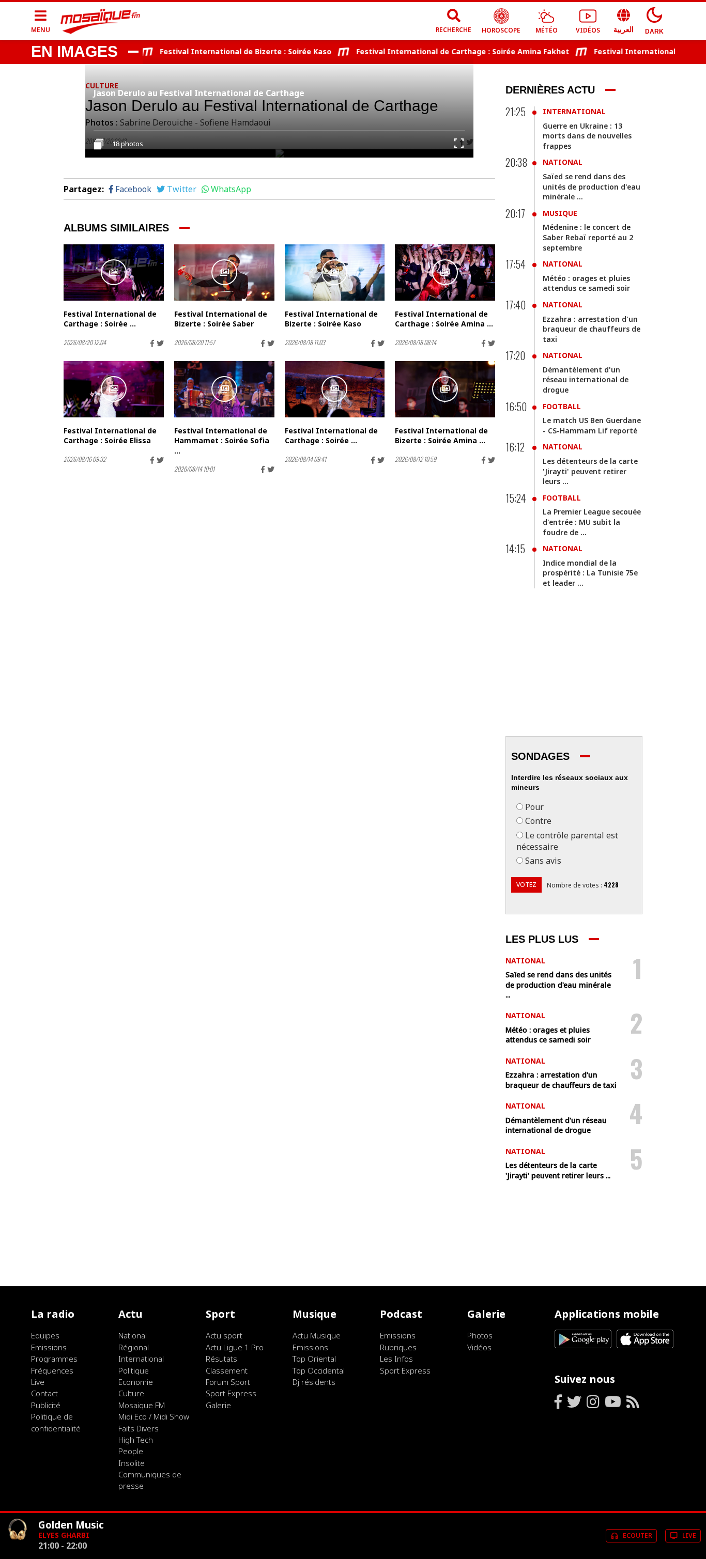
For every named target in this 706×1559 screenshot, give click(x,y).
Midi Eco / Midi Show (153, 1416)
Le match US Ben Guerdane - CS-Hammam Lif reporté (592, 425)
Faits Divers (138, 1428)
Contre (538, 821)
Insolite (131, 1463)
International (574, 111)
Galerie (218, 1405)
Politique (133, 1370)
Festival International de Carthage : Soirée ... (110, 319)
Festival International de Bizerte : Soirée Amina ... (441, 436)
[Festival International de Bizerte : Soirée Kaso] (335, 272)
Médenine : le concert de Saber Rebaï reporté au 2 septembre (588, 237)
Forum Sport (228, 1382)
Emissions (49, 1347)
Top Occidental (319, 1370)
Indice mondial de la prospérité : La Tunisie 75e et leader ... (590, 573)
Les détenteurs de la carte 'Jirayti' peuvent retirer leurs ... (590, 471)
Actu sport (224, 1335)
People (130, 1451)
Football (562, 406)
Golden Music (71, 1524)
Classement (227, 1370)
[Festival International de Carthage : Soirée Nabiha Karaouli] (335, 389)
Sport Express (231, 1393)
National (562, 162)
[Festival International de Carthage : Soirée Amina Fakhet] (445, 272)
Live (37, 1382)
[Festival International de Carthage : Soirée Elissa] (114, 389)
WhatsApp (231, 189)
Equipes (45, 1335)
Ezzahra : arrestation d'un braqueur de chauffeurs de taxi (591, 329)
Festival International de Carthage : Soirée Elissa (110, 436)
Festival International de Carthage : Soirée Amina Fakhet (445, 51)
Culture (131, 1393)
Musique (560, 213)
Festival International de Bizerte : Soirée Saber (220, 319)
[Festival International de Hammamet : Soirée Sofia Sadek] (224, 389)
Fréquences (52, 1370)
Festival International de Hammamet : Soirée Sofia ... (221, 441)
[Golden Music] (17, 1549)
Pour (534, 807)
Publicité (45, 1405)
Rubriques (398, 1347)
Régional (133, 1347)
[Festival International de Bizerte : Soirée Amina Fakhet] (445, 389)
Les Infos (396, 1358)
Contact (44, 1393)
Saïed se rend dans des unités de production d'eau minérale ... (591, 186)
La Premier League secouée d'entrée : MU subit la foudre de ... (592, 522)
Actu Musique (317, 1335)
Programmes (54, 1358)
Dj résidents (314, 1382)
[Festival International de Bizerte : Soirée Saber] (224, 272)
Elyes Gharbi (63, 1535)
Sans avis (543, 860)
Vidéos (479, 1347)
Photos (480, 1335)
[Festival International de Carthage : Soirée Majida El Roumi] (114, 272)
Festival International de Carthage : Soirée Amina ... (444, 319)
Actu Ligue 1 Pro (235, 1347)
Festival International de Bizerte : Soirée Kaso (228, 51)
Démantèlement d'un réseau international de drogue (585, 380)
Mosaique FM (141, 1405)
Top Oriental (314, 1358)
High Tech (135, 1440)
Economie (135, 1382)
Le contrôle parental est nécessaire (567, 841)
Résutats (221, 1358)
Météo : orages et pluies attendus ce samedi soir (586, 283)
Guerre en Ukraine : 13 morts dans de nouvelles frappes (587, 136)
